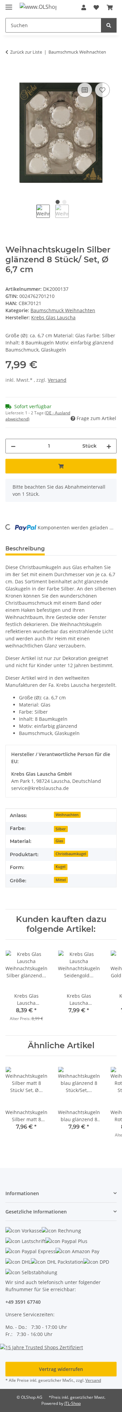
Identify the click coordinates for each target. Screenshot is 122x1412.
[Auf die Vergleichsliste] (84, 89)
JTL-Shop (72, 1403)
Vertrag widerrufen (61, 1369)
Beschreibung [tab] (25, 548)
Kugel (60, 866)
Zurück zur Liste (26, 52)
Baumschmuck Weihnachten (62, 310)
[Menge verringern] (13, 446)
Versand (57, 380)
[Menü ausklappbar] (8, 4)
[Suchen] (109, 25)
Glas (59, 841)
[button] (84, 7)
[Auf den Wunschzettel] (102, 89)
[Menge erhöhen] (108, 446)
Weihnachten (67, 814)
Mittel (61, 880)
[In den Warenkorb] (10, 73)
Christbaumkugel (71, 853)
